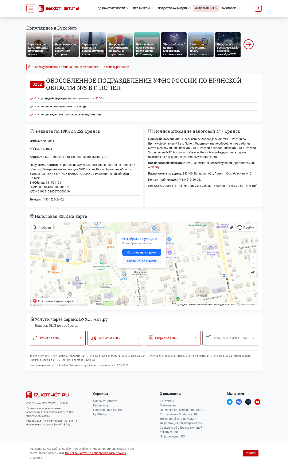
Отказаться (36, 457)
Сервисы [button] (100, 393)
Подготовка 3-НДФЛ (107, 410)
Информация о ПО (172, 436)
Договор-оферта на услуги (178, 418)
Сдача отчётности (105, 401)
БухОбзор (229, 8)
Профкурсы (101, 405)
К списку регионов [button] (116, 67)
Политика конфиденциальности (182, 410)
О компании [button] (170, 393)
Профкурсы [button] (141, 8)
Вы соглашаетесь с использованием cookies (95, 453)
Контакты (167, 401)
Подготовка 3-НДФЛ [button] (172, 8)
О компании (168, 405)
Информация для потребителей (181, 423)
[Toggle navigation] (30, 8)
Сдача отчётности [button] (112, 8)
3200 (99, 98)
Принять (251, 453)
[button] (258, 8)
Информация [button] (205, 8)
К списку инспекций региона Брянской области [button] (65, 67)
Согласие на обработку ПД (178, 414)
